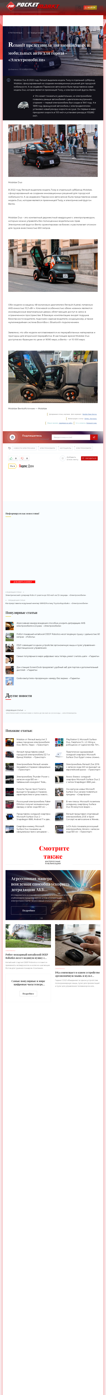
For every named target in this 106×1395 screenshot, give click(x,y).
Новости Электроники (24, 448)
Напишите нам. (91, 423)
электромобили (83, 448)
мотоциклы (65, 448)
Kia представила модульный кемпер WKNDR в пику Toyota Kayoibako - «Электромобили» (47, 601)
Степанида (15, 33)
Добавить (72, 458)
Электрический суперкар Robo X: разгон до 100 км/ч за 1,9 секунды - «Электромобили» (46, 593)
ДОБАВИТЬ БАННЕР (23, 582)
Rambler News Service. (90, 414)
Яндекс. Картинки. (90, 419)
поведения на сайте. (66, 423)
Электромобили (47, 448)
